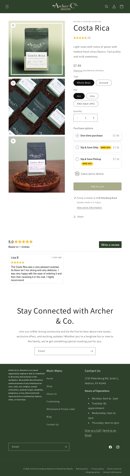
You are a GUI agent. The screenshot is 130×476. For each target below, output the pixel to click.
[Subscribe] (91, 351)
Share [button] (80, 216)
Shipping (77, 70)
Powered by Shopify (64, 469)
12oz (92, 96)
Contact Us (53, 424)
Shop (49, 386)
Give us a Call (93, 430)
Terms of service (114, 469)
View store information (89, 207)
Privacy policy (97, 469)
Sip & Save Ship (95, 147)
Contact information (112, 472)
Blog (49, 416)
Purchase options (83, 128)
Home (50, 378)
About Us (52, 393)
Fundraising (53, 401)
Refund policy (82, 469)
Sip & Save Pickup (91, 161)
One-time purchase (91, 135)
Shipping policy (93, 472)
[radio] (77, 135)
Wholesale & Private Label (61, 409)
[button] (7, 6)
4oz (79, 96)
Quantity (77, 111)
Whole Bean (84, 82)
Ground (103, 82)
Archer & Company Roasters (42, 469)
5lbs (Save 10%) (86, 103)
